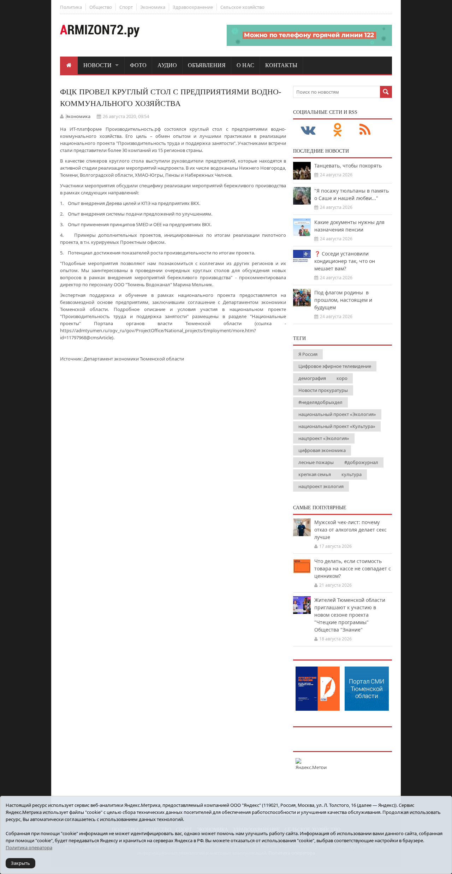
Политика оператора (29, 847)
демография (312, 378)
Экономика (152, 7)
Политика (71, 7)
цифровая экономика (322, 450)
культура (351, 474)
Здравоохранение (193, 7)
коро (342, 378)
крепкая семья (314, 474)
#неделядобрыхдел (320, 402)
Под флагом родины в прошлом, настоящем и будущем (343, 300)
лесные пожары (316, 462)
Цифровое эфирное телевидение (334, 366)
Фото (138, 65)
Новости (97, 65)
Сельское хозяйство (242, 7)
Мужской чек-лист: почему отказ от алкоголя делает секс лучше (350, 529)
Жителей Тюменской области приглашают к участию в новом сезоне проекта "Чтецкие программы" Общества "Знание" (349, 615)
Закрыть (20, 863)
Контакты (281, 65)
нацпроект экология (321, 486)
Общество (100, 7)
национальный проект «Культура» (336, 426)
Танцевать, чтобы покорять (348, 165)
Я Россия (307, 354)
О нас (245, 65)
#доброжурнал (361, 462)
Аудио (167, 65)
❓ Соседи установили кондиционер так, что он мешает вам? (344, 261)
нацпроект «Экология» (323, 438)
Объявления (207, 65)
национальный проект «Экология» (337, 414)
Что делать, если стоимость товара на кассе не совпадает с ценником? (352, 568)
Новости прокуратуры (323, 390)
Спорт (126, 7)
